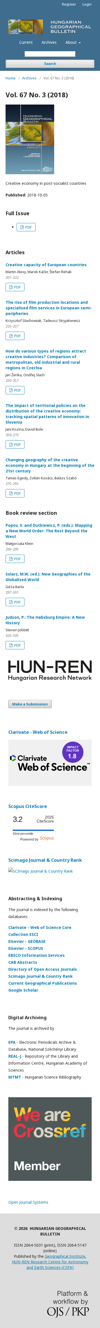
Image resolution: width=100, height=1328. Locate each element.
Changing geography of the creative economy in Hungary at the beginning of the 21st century (50, 465)
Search (50, 64)
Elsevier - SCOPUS (25, 948)
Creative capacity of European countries (46, 264)
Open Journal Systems (28, 1202)
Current (26, 42)
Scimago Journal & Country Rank (45, 860)
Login (87, 4)
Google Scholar (23, 990)
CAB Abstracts (22, 962)
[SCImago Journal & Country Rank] (40, 871)
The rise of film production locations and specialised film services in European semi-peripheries (49, 308)
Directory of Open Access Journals (42, 969)
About (72, 42)
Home (11, 78)
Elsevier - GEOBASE (27, 941)
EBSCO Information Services (36, 955)
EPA (12, 1042)
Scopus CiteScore (27, 806)
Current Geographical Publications (42, 983)
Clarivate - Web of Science (38, 732)
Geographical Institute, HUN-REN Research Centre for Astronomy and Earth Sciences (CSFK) (50, 1262)
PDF (28, 227)
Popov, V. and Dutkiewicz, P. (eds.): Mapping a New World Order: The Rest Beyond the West (49, 531)
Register (69, 4)
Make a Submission (30, 704)
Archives (49, 42)
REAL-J (14, 1056)
